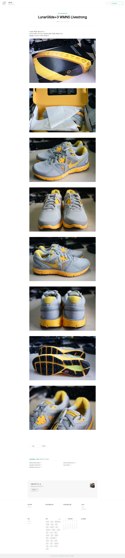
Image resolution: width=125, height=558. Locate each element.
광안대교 (48, 529)
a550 (58, 529)
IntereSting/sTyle (62, 13)
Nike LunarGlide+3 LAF (68, 462)
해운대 (56, 535)
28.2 (56, 532)
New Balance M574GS (34, 464)
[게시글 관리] (38, 446)
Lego (56, 540)
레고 (56, 524)
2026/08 (70, 519)
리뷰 (52, 521)
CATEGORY (114, 3)
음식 (47, 532)
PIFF (47, 549)
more (59, 519)
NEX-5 (53, 529)
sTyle (37, 459)
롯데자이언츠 (57, 521)
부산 (52, 540)
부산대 (56, 546)
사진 (56, 527)
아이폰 (47, 524)
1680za (56, 543)
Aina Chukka (66, 464)
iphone (52, 527)
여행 (47, 527)
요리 (47, 543)
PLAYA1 (29, 521)
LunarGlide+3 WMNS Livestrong (62, 17)
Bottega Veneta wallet (34, 462)
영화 (52, 524)
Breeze (29, 507)
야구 (51, 543)
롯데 (47, 538)
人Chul (29, 523)
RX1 (52, 535)
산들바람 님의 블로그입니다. (37, 486)
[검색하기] (107, 3)
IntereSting (32, 459)
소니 (51, 532)
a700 (47, 535)
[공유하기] (36, 446)
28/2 (47, 521)
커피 (51, 546)
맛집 (47, 546)
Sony (47, 540)
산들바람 (10, 2)
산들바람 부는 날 (36, 484)
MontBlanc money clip (34, 467)
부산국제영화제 (53, 538)
